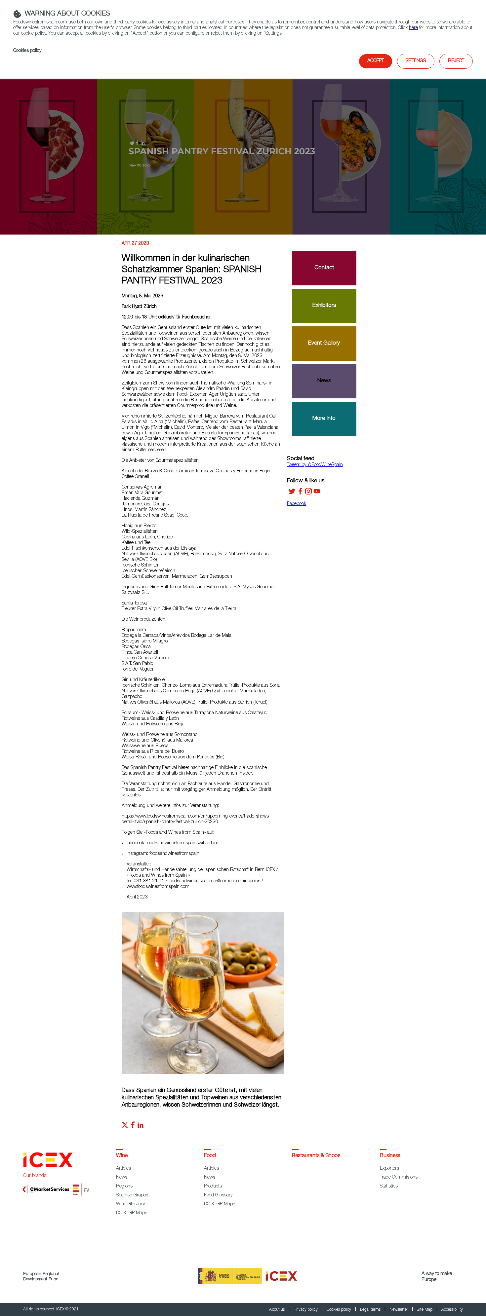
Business (390, 1156)
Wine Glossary (130, 1204)
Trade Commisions (399, 1177)
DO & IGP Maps (131, 1213)
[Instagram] (308, 493)
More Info (324, 418)
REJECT (456, 61)
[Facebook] (300, 493)
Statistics (389, 1186)
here (413, 28)
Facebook (296, 504)
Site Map (425, 1310)
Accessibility (452, 1310)
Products (213, 1186)
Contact (324, 268)
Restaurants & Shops (316, 1156)
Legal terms (371, 1310)
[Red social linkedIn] (140, 1126)
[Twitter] (292, 493)
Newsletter (399, 1310)
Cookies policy (27, 51)
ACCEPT (375, 61)
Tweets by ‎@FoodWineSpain (315, 465)
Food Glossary (218, 1195)
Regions (124, 1186)
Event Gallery (324, 343)
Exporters (389, 1168)
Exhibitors (324, 306)
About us (277, 1310)
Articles (123, 1168)
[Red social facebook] (133, 1126)
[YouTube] (316, 493)
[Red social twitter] (125, 1126)
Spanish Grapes (132, 1195)
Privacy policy (306, 1310)
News (324, 381)
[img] (243, 152)
